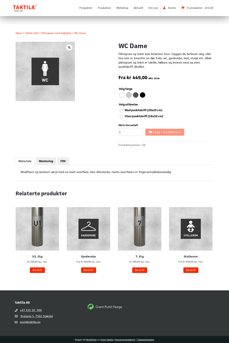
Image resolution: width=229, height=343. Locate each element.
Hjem (19, 33)
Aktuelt (138, 8)
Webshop (122, 8)
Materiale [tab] (25, 161)
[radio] (122, 95)
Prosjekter (86, 8)
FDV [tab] (63, 161)
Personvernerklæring (125, 339)
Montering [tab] (46, 161)
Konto (171, 8)
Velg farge (125, 89)
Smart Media (106, 339)
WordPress (91, 339)
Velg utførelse (128, 104)
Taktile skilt (32, 33)
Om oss (153, 8)
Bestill (88, 270)
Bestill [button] (37, 270)
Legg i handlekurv (167, 132)
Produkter (104, 8)
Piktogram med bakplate (56, 33)
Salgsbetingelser (146, 339)
